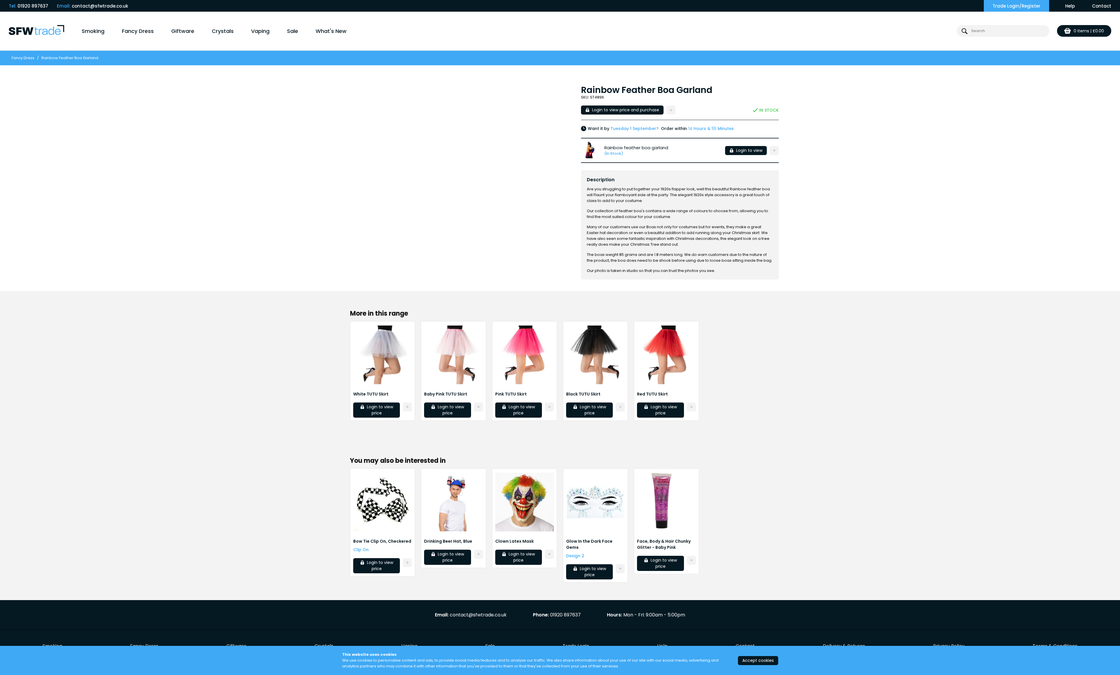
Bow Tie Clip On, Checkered (382, 541)
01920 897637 (33, 6)
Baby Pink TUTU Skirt (445, 394)
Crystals (223, 31)
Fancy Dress (138, 31)
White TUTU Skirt (370, 394)
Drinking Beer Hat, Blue (448, 541)
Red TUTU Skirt (652, 394)
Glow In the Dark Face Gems (589, 544)
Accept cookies (758, 660)
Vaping (260, 31)
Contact (1101, 6)
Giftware (182, 31)
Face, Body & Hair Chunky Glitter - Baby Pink (664, 544)
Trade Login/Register (1016, 6)
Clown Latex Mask (514, 541)
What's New (331, 31)
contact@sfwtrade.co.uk (100, 6)
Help (1070, 6)
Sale (292, 31)
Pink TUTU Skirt (511, 394)
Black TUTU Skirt (583, 394)
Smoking (93, 31)
